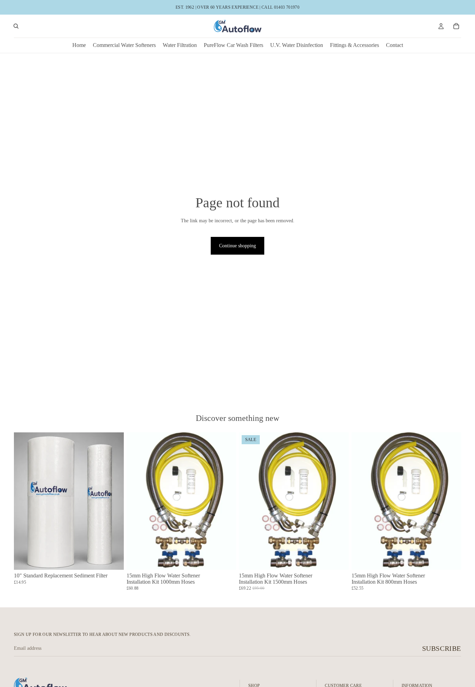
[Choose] (113, 559)
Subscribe (441, 648)
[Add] (225, 559)
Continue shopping (237, 245)
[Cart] (456, 26)
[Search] (16, 26)
